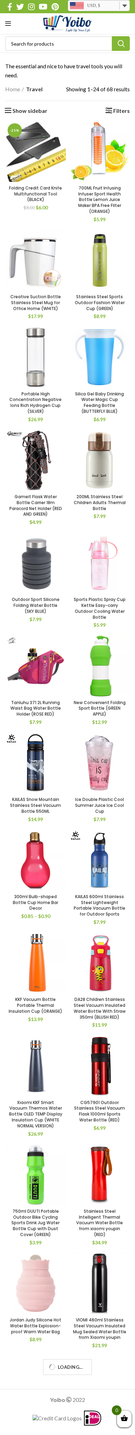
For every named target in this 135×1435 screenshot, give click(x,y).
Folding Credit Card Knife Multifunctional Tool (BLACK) (35, 194)
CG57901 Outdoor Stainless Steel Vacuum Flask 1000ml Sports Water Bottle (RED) (99, 1111)
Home (12, 89)
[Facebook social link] (9, 7)
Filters (121, 111)
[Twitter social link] (20, 7)
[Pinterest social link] (55, 7)
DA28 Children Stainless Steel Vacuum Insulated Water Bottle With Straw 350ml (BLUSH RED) (100, 1008)
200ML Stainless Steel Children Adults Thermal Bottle (100, 502)
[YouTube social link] (43, 7)
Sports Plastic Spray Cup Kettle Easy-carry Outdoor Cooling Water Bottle (100, 608)
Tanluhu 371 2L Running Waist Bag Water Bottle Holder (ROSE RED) (35, 708)
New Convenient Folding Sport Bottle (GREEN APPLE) (100, 708)
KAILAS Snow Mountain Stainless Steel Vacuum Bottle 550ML (35, 805)
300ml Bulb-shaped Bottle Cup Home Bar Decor (35, 902)
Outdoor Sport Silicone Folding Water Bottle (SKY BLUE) (36, 605)
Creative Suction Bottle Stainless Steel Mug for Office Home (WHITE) (35, 302)
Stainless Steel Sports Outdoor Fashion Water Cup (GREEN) (100, 302)
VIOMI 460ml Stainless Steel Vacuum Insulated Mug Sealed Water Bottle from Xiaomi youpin (99, 1328)
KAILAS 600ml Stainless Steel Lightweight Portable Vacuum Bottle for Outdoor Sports (99, 905)
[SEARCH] (121, 43)
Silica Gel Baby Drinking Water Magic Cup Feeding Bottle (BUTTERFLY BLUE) (99, 402)
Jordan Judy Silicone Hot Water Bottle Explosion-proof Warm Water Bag (35, 1326)
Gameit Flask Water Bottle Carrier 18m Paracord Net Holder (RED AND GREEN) (35, 505)
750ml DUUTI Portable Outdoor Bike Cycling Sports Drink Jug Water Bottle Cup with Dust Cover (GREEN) (35, 1222)
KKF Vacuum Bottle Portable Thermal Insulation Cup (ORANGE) (35, 1005)
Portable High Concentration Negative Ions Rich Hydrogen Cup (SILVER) (35, 402)
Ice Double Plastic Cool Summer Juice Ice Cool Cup (99, 805)
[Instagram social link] (31, 7)
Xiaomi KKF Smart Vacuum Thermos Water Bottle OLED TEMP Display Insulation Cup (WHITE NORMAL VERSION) (35, 1114)
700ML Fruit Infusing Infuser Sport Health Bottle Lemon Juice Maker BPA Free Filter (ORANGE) (99, 199)
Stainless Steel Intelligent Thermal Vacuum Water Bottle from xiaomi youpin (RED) (99, 1222)
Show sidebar (29, 111)
